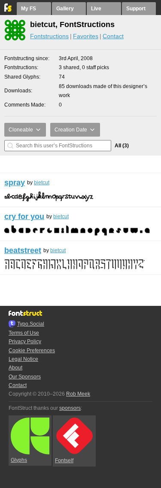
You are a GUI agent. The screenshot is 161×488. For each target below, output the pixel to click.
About (15, 368)
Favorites (85, 36)
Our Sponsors (25, 377)
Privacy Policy (25, 342)
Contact (113, 36)
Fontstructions (49, 36)
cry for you (24, 216)
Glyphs (19, 460)
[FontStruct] (8, 10)
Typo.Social (30, 324)
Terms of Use (24, 333)
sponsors (70, 408)
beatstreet (22, 250)
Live (96, 9)
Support (136, 9)
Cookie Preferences (32, 351)
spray (14, 182)
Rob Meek (78, 394)
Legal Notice (23, 359)
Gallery (65, 9)
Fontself (64, 461)
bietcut (41, 183)
